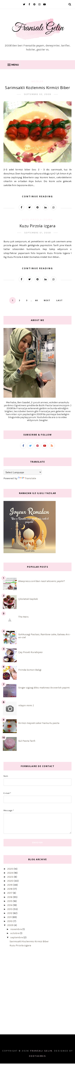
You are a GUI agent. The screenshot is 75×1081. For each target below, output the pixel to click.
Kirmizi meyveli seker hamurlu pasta (38, 723)
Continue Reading (37, 196)
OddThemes (37, 1056)
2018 (10, 888)
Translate (30, 478)
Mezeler (37, 81)
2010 (10, 921)
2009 (10, 925)
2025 (10, 868)
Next (47, 300)
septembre (16, 937)
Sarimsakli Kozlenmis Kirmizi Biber (37, 87)
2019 (10, 884)
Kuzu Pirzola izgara (37, 219)
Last (59, 300)
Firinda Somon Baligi (29, 669)
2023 (10, 876)
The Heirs (23, 616)
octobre (15, 933)
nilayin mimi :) (26, 705)
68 (36, 300)
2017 (10, 892)
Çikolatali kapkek (28, 598)
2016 (10, 897)
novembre (16, 929)
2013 (10, 909)
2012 (10, 913)
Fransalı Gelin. (41, 1051)
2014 (10, 905)
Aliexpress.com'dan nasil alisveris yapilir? (41, 581)
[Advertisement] (37, 993)
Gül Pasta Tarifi (26, 740)
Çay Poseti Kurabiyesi (30, 652)
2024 (10, 872)
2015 (10, 901)
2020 (10, 880)
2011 (9, 917)
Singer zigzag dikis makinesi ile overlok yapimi (44, 687)
